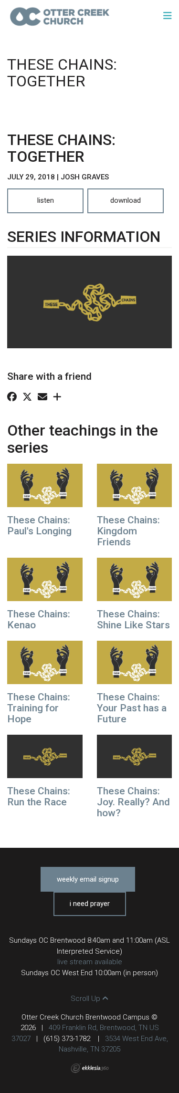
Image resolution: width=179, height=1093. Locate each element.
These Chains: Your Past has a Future (132, 708)
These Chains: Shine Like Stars (133, 619)
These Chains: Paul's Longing (39, 525)
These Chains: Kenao (38, 619)
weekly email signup (88, 879)
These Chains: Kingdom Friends (128, 531)
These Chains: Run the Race (38, 796)
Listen (45, 200)
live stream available (89, 962)
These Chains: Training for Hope (38, 708)
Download (125, 200)
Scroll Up (86, 998)
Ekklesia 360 (90, 1068)
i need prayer (90, 903)
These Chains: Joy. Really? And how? (133, 802)
